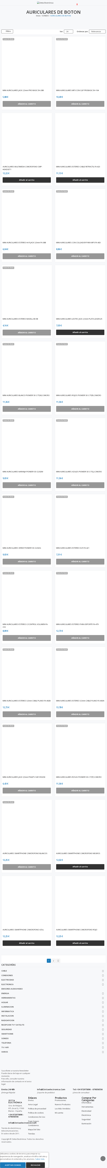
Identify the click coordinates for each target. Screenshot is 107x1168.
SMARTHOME (7, 1034)
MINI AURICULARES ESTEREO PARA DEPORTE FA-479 (77, 624)
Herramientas (87, 1107)
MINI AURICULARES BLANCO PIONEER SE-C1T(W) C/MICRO (26, 395)
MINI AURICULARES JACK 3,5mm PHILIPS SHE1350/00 (24, 777)
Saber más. (40, 1159)
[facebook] (73, 1077)
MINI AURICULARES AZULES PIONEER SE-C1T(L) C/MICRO (79, 471)
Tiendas (31, 1133)
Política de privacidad (37, 1108)
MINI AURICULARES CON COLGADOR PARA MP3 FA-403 (78, 242)
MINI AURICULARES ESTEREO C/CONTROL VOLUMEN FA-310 (25, 625)
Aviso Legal (33, 1104)
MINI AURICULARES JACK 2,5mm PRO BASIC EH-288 (23, 90)
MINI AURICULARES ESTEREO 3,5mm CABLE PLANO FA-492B (27, 700)
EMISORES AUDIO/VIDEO (12, 989)
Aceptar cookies (13, 1165)
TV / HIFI (5, 1047)
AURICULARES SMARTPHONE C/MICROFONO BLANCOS (25, 853)
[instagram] (76, 1077)
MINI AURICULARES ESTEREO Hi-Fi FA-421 (72, 548)
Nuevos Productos (62, 1104)
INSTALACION (7, 1016)
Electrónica (86, 1115)
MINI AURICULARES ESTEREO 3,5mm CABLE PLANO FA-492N (80, 700)
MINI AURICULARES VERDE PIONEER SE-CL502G (22, 548)
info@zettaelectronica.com (22, 1122)
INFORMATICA (7, 1011)
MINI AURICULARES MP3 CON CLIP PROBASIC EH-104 (77, 90)
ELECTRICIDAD (7, 980)
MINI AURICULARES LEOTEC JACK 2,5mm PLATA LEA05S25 (79, 319)
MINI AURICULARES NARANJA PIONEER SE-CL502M (23, 471)
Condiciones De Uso (36, 1117)
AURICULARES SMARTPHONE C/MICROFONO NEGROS (78, 853)
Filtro (8, 31)
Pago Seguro (33, 1121)
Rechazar (35, 1165)
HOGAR (4, 1002)
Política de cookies (36, 1112)
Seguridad (86, 1119)
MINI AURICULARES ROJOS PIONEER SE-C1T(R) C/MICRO (78, 395)
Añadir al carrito (26, 180)
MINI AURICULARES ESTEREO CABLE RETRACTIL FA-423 (78, 166)
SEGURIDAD (6, 1029)
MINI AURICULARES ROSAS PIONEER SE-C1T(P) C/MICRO (79, 777)
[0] (75, 3)
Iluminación (86, 1123)
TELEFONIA (6, 1043)
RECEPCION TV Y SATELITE (12, 1025)
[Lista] (21, 31)
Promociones (60, 1100)
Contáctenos (33, 1125)
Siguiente (58, 961)
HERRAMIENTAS (8, 998)
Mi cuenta (59, 1112)
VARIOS (4, 1052)
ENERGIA (5, 993)
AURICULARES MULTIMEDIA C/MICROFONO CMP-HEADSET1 (22, 168)
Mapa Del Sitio (34, 1129)
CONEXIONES (7, 975)
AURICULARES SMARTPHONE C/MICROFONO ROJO (76, 929)
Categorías (8, 965)
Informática (86, 1102)
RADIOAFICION (7, 1020)
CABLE (4, 971)
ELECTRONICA (7, 984)
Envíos (31, 1100)
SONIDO (4, 1038)
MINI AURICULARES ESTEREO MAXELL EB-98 (20, 319)
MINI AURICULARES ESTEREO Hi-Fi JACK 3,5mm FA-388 (24, 242)
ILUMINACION (7, 1007)
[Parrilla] (18, 31)
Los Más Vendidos (62, 1108)
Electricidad (86, 1111)
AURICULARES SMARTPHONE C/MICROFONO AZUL (23, 929)
